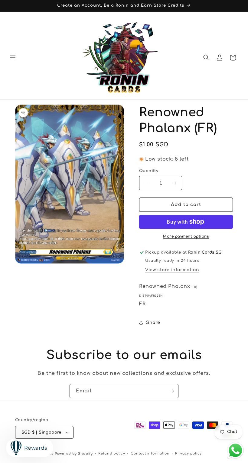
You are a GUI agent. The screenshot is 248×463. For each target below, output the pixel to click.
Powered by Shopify (74, 454)
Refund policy (111, 453)
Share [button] (153, 322)
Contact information (150, 453)
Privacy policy (188, 453)
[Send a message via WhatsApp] (235, 450)
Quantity (148, 171)
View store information (172, 270)
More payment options (186, 236)
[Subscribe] (171, 391)
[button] (12, 57)
